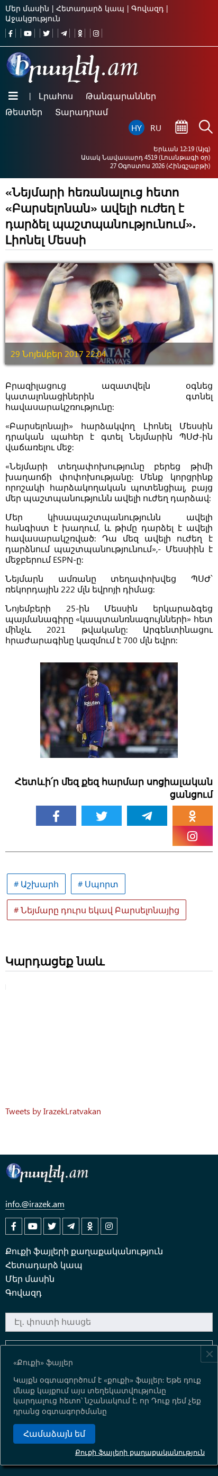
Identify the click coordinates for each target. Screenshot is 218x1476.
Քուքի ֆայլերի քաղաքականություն (140, 1451)
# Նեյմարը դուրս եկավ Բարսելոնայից (96, 909)
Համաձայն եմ (54, 1433)
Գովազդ (147, 8)
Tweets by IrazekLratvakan (53, 1110)
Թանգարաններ (121, 95)
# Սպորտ (98, 883)
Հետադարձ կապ (90, 8)
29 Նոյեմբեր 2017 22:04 (58, 353)
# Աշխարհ (36, 883)
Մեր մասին (27, 8)
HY (136, 127)
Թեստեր (23, 111)
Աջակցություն (32, 18)
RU (155, 127)
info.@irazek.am (35, 1203)
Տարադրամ (81, 111)
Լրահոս (56, 95)
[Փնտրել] (206, 128)
